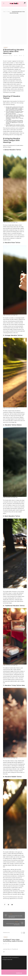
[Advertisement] (14, 30)
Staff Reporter (5, 55)
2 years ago (10, 55)
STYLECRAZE (20, 898)
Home (4, 11)
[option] (14, 939)
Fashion (8, 11)
